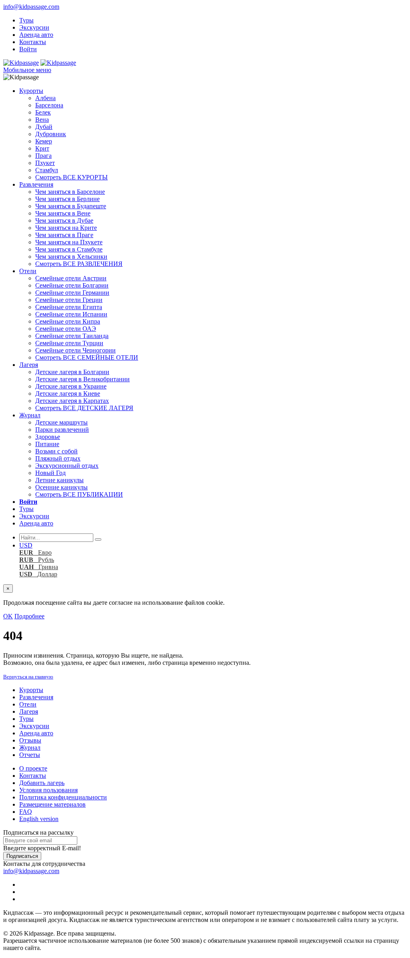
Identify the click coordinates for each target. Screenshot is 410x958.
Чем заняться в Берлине (67, 198)
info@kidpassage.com (31, 6)
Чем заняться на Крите (66, 227)
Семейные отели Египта (68, 307)
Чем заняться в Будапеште (70, 206)
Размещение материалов (52, 804)
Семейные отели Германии (72, 292)
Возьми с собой (56, 451)
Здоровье (47, 436)
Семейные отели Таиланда (72, 335)
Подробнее (29, 616)
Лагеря (28, 364)
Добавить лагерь (41, 782)
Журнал (29, 415)
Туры (26, 20)
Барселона (49, 105)
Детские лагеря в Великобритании (82, 379)
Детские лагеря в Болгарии (72, 371)
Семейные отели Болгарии (72, 285)
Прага (43, 155)
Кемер (43, 141)
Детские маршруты (61, 422)
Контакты (32, 41)
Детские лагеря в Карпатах (72, 400)
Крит (42, 148)
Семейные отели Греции (68, 299)
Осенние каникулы (61, 487)
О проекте (33, 768)
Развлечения (36, 184)
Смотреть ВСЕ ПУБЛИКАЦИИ (79, 494)
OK (8, 616)
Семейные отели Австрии (71, 278)
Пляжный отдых (57, 458)
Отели (27, 271)
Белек (43, 112)
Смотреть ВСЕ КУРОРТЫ (71, 177)
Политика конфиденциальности (63, 797)
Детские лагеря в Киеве (67, 393)
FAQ (25, 811)
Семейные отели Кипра (67, 321)
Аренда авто (36, 34)
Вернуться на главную (28, 677)
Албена (45, 98)
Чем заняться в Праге (64, 234)
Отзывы (30, 740)
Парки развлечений (62, 429)
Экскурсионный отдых (66, 465)
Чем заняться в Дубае (64, 220)
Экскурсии (34, 27)
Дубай (43, 126)
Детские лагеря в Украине (71, 386)
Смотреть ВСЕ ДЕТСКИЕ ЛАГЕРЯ (84, 408)
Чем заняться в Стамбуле (68, 249)
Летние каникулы (59, 480)
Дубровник (50, 134)
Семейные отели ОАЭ (65, 328)
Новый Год (50, 472)
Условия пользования (48, 790)
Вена (42, 119)
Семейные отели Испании (71, 314)
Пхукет (45, 162)
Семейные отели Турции (69, 343)
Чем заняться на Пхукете (68, 242)
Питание (47, 444)
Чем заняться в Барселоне (70, 191)
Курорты (31, 90)
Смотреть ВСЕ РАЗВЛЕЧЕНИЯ (79, 263)
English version (38, 818)
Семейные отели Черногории (75, 350)
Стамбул (46, 170)
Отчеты (29, 754)
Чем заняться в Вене (62, 213)
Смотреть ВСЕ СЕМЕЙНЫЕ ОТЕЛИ (86, 357)
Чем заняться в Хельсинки (71, 256)
